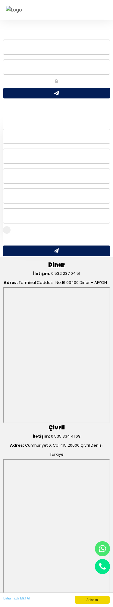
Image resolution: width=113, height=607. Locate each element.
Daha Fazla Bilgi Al (16, 598)
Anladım (92, 599)
